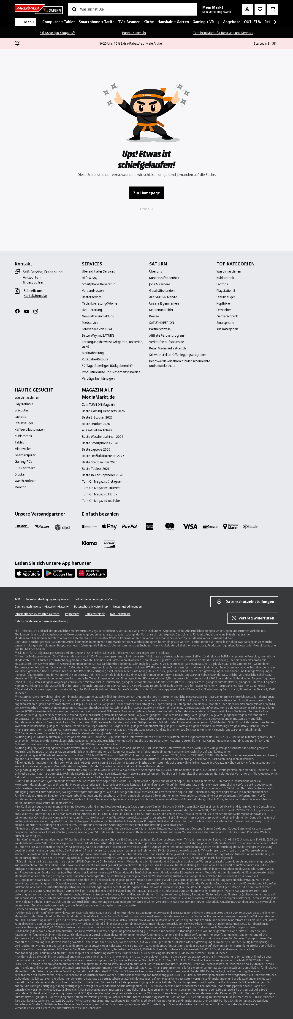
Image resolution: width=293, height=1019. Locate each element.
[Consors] (89, 526)
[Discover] (109, 544)
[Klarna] (89, 543)
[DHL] (22, 526)
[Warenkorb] (272, 9)
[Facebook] (19, 311)
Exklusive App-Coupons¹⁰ (57, 32)
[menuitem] (59, 22)
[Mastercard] (170, 526)
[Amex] (149, 526)
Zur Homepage (146, 192)
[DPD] (62, 527)
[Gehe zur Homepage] (39, 9)
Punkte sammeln (134, 32)
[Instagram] (37, 311)
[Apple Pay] (109, 526)
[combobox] (136, 9)
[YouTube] (28, 311)
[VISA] (190, 526)
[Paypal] (129, 526)
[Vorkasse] (210, 526)
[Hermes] (42, 526)
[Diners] (250, 526)
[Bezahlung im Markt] (230, 526)
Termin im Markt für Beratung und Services (223, 32)
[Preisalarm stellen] (260, 9)
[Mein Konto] (247, 9)
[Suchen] (74, 9)
